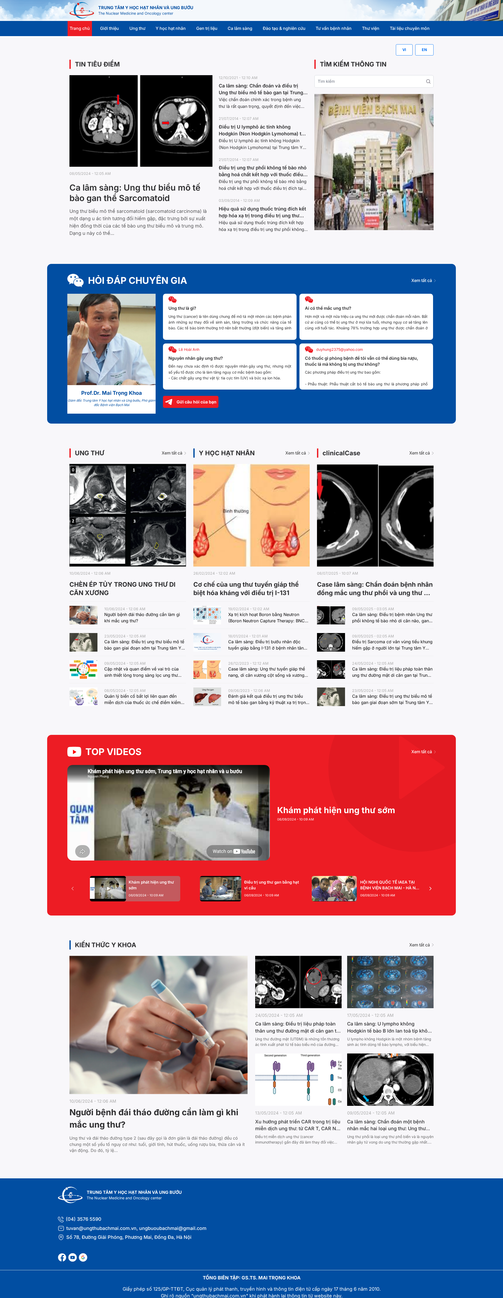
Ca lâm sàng (240, 28)
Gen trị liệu (206, 28)
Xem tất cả (421, 280)
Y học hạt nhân (171, 28)
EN (424, 49)
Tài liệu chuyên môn (410, 28)
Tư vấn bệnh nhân (334, 28)
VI (404, 49)
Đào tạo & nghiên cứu (284, 28)
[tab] (135, 888)
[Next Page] (430, 888)
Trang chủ (80, 28)
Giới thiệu (109, 28)
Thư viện (370, 28)
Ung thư (137, 28)
